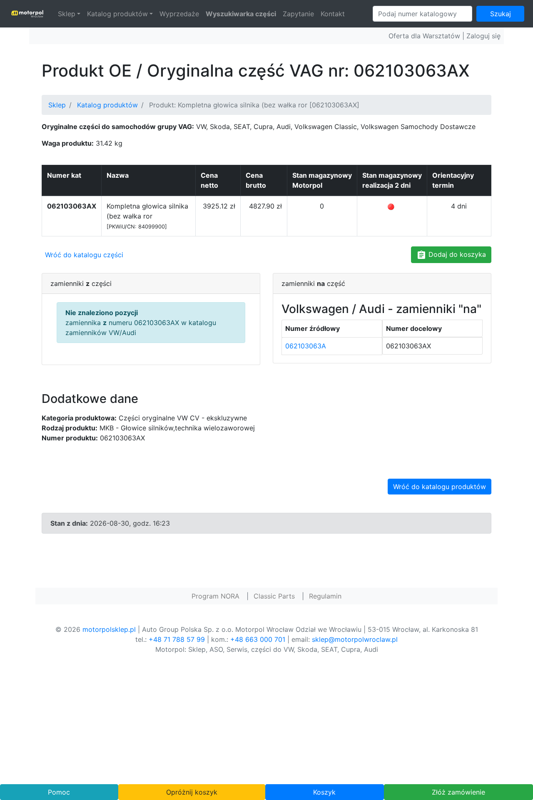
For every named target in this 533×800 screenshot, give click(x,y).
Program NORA (215, 596)
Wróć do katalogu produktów (439, 486)
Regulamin (325, 596)
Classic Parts (274, 596)
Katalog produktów (117, 14)
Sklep (66, 14)
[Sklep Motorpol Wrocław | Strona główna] (27, 13)
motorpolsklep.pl (109, 629)
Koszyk (324, 792)
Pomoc (59, 792)
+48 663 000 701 (257, 639)
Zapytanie (298, 14)
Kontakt (333, 14)
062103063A (305, 346)
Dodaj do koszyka (456, 254)
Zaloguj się (483, 36)
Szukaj (500, 14)
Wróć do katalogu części (84, 255)
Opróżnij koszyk (191, 792)
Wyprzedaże (179, 14)
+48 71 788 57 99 (177, 639)
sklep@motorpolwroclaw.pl (355, 639)
